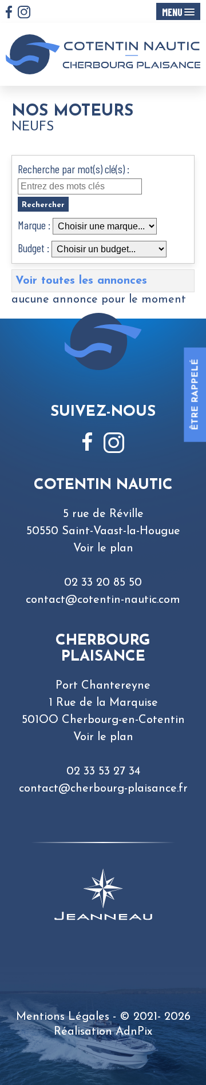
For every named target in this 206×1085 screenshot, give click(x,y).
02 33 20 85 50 (103, 583)
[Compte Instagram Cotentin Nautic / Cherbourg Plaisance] (24, 13)
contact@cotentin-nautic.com (103, 600)
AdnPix (134, 1032)
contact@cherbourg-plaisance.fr (103, 788)
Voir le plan (103, 548)
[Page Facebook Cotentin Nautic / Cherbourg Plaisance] (9, 13)
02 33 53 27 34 (103, 771)
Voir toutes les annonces (81, 281)
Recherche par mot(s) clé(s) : (73, 169)
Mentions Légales (62, 1017)
